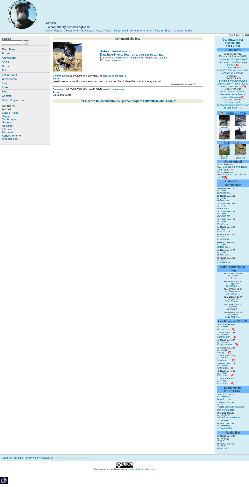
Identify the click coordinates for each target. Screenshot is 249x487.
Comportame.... (226, 344)
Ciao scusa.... (225, 231)
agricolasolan (240, 140)
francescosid (234, 291)
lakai (223, 229)
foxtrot (235, 276)
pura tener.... (224, 192)
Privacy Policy (32, 458)
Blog (168, 30)
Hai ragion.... (233, 309)
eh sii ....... (223, 223)
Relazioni (7, 125)
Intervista (7, 129)
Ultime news (232, 49)
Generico (7, 122)
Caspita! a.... (224, 239)
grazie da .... (224, 246)
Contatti (177, 30)
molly (240, 127)
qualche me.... (225, 215)
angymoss (234, 284)
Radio (188, 30)
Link (149, 30)
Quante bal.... (225, 336)
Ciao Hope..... (233, 316)
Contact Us (47, 458)
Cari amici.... (233, 293)
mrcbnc (224, 140)
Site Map (18, 458)
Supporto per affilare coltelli (231, 176)
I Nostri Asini (120, 30)
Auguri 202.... (224, 440)
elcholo (119, 89)
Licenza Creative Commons (142, 469)
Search (6, 38)
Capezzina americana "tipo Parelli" (232, 168)
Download (87, 30)
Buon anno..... (225, 448)
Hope (234, 307)
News (99, 30)
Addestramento (11, 135)
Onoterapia (9, 119)
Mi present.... (224, 329)
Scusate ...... (224, 360)
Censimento (137, 30)
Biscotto (224, 156)
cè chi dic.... (233, 285)
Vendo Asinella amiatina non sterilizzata (231, 408)
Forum (159, 30)
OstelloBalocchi (121, 51)
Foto (107, 30)
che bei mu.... (225, 262)
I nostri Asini (9, 74)
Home (48, 30)
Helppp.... (222, 352)
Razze (58, 30)
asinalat (224, 127)
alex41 (223, 260)
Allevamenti (71, 30)
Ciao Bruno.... (233, 301)
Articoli (6, 61)
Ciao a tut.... (224, 367)
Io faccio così (10, 138)
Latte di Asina (10, 112)
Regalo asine (224, 399)
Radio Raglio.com (13, 100)
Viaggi (6, 116)
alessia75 (120, 75)
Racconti (7, 132)
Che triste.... (233, 278)
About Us (7, 458)
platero (234, 314)
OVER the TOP (236, 113)
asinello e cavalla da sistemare (228, 419)
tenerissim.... (224, 208)
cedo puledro (224, 428)
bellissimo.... (224, 200)
